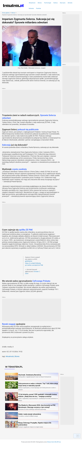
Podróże (38, 8)
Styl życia (62, 3)
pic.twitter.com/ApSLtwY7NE (34, 265)
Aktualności (32, 3)
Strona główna (6, 12)
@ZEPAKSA (28, 261)
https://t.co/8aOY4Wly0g (33, 263)
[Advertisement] (31, 101)
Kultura (55, 3)
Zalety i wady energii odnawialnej (29, 414)
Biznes (40, 3)
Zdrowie (70, 3)
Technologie (47, 3)
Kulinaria (31, 8)
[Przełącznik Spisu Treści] (77, 435)
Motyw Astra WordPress (54, 442)
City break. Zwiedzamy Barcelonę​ (29, 375)
